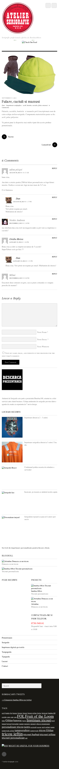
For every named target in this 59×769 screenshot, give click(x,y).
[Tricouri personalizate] (29, 568)
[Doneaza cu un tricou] (29, 561)
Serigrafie (5, 642)
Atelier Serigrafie (9, 762)
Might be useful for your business (29, 745)
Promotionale (7, 637)
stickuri (47, 727)
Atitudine (35, 604)
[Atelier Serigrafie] (18, 31)
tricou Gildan (46, 730)
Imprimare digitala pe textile (13, 647)
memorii (33, 724)
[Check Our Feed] (29, 42)
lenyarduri (15, 724)
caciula (35, 105)
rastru (27, 727)
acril (24, 105)
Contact (5, 666)
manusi (45, 105)
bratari (25, 713)
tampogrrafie (34, 731)
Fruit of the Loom (39, 716)
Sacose (8, 136)
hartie (24, 721)
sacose (39, 727)
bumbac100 (51, 713)
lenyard (9, 724)
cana (8, 717)
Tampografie (6, 652)
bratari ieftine (32, 713)
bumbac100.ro (36, 591)
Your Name (42, 332)
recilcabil (33, 727)
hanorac (17, 720)
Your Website (43, 346)
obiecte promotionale (43, 724)
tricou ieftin (12, 734)
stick (43, 727)
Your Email (42, 339)
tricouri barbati (31, 734)
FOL (21, 716)
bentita (29, 105)
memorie (27, 724)
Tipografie (6, 656)
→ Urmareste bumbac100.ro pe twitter (17, 699)
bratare (20, 713)
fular (40, 105)
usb (26, 738)
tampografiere (22, 730)
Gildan (9, 720)
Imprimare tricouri (39, 720)
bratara (15, 713)
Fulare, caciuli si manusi (21, 101)
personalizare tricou (12, 727)
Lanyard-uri (49, 144)
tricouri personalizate (13, 737)
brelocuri (45, 713)
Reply (54, 168)
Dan (3, 105)
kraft (53, 721)
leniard (4, 724)
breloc (39, 713)
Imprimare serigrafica (13, 105)
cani (15, 717)
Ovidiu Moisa (16, 239)
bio (11, 713)
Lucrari (5, 661)
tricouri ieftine (48, 734)
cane (11, 717)
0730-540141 (37, 623)
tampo (52, 727)
